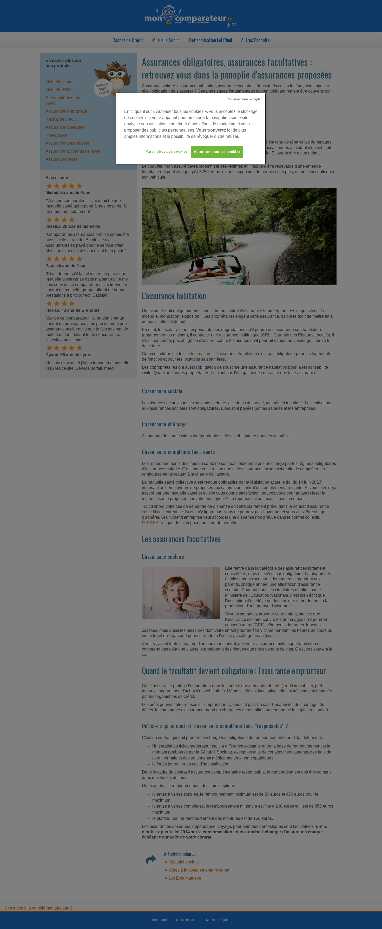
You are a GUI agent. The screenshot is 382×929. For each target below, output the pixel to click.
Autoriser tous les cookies (217, 152)
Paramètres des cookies (167, 151)
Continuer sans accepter (244, 99)
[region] (191, 128)
